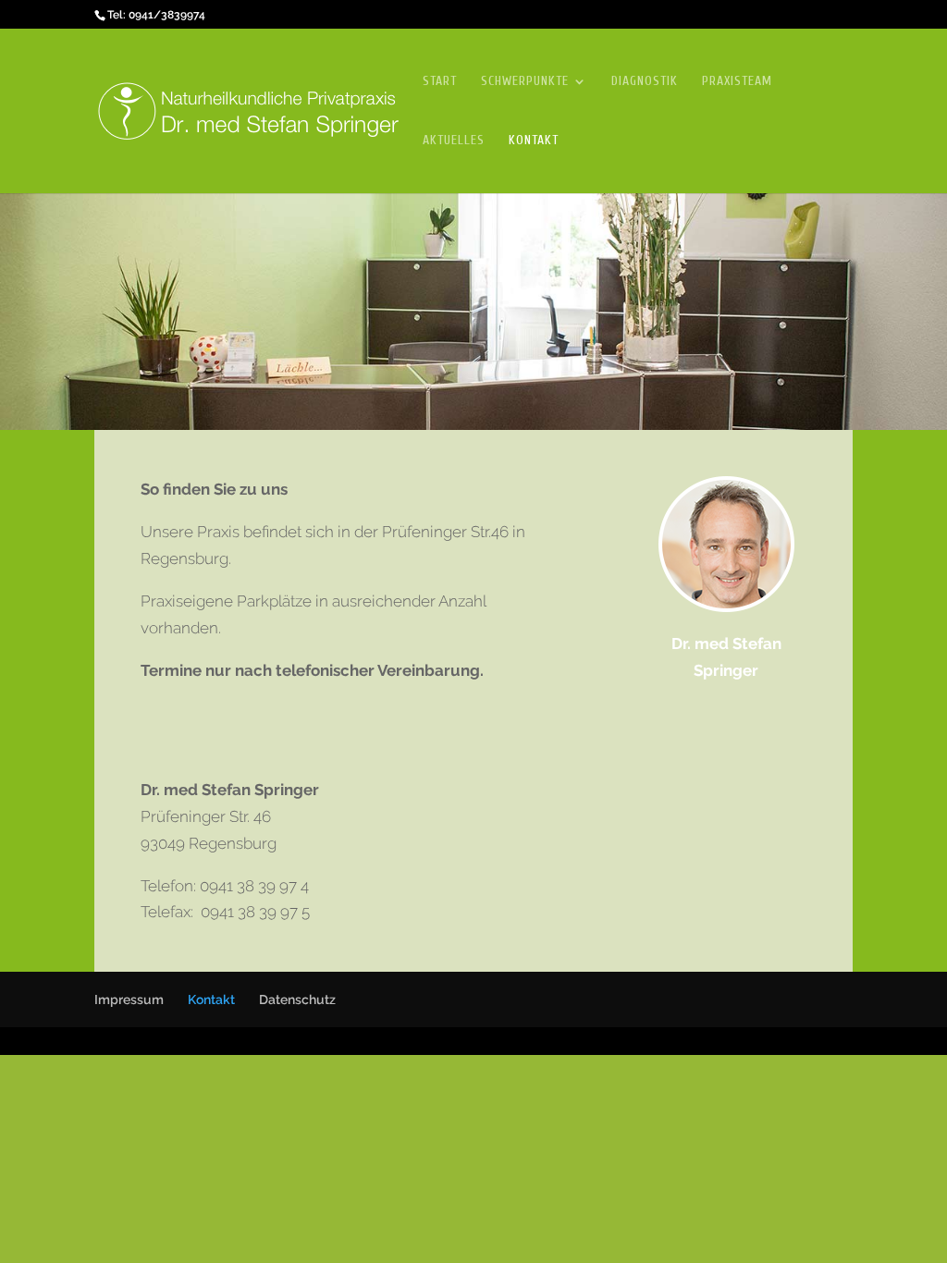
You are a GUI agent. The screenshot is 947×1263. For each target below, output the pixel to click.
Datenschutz (297, 999)
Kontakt (534, 141)
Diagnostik (644, 82)
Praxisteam (737, 82)
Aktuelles (454, 141)
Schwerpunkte (525, 82)
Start (440, 82)
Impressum (129, 999)
